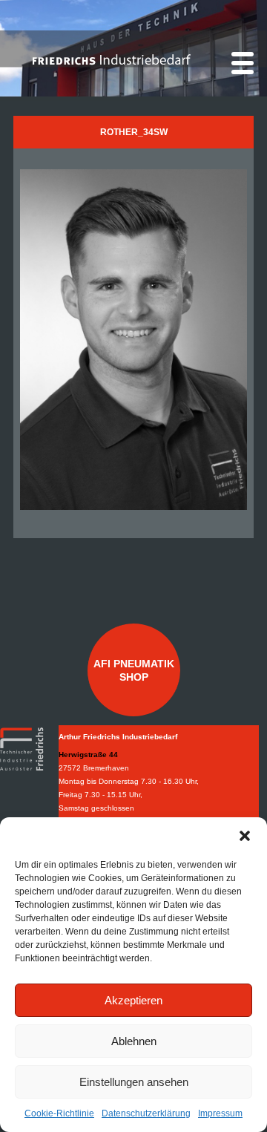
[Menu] (242, 63)
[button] (244, 835)
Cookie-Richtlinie (59, 1113)
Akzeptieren (133, 1000)
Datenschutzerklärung (146, 1113)
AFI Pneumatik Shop (133, 670)
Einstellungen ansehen (133, 1082)
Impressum (220, 1113)
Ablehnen (133, 1041)
